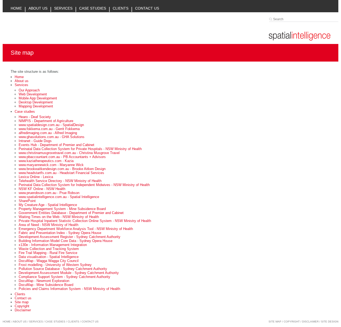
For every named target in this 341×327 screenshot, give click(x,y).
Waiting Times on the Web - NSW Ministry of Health (59, 217)
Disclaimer (23, 310)
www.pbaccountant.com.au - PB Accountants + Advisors (62, 157)
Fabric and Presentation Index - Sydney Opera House (60, 233)
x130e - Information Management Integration (53, 245)
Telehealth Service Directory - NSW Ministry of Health (60, 181)
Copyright (22, 306)
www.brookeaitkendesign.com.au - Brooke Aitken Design (62, 169)
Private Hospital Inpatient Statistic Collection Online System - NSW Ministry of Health (85, 221)
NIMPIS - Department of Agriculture (46, 121)
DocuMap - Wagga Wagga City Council (49, 261)
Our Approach (29, 90)
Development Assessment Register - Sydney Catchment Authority (69, 237)
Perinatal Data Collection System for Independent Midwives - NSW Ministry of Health (84, 185)
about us (20, 321)
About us (38, 8)
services (36, 321)
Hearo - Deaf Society (35, 117)
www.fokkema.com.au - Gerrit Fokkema (49, 129)
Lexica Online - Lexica (36, 177)
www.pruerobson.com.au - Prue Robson (49, 193)
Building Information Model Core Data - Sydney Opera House (65, 241)
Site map (22, 302)
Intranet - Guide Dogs (35, 141)
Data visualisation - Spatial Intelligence (49, 257)
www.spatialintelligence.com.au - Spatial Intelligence (59, 197)
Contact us (147, 8)
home (7, 321)
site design (329, 321)
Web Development (33, 94)
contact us (90, 321)
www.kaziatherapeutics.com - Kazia (46, 161)
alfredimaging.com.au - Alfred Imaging (48, 133)
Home (16, 8)
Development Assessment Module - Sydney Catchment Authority (69, 273)
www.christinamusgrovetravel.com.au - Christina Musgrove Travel (69, 153)
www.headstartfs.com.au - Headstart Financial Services (61, 173)
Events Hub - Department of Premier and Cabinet (56, 145)
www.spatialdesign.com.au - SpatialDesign (51, 125)
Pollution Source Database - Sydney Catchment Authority (63, 269)
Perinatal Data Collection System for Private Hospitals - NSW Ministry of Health (80, 149)
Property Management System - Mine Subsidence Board (62, 209)
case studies (55, 321)
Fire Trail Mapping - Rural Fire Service (48, 253)
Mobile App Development (38, 98)
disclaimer (310, 321)
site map (275, 321)
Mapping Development (36, 106)
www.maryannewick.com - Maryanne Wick (51, 165)
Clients (120, 8)
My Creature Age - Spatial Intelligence (48, 205)
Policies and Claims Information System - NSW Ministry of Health (69, 289)
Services (63, 8)
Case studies (92, 8)
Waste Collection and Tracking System (49, 249)
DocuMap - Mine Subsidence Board (46, 285)
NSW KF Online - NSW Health (42, 189)
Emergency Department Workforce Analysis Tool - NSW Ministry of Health (76, 229)
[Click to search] (271, 19)
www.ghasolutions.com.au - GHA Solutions (51, 137)
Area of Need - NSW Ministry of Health (48, 225)
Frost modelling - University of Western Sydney (55, 265)
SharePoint (27, 201)
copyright (292, 321)
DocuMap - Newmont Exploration (44, 281)
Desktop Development (36, 102)
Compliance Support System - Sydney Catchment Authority (64, 277)
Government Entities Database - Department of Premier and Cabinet (71, 213)
